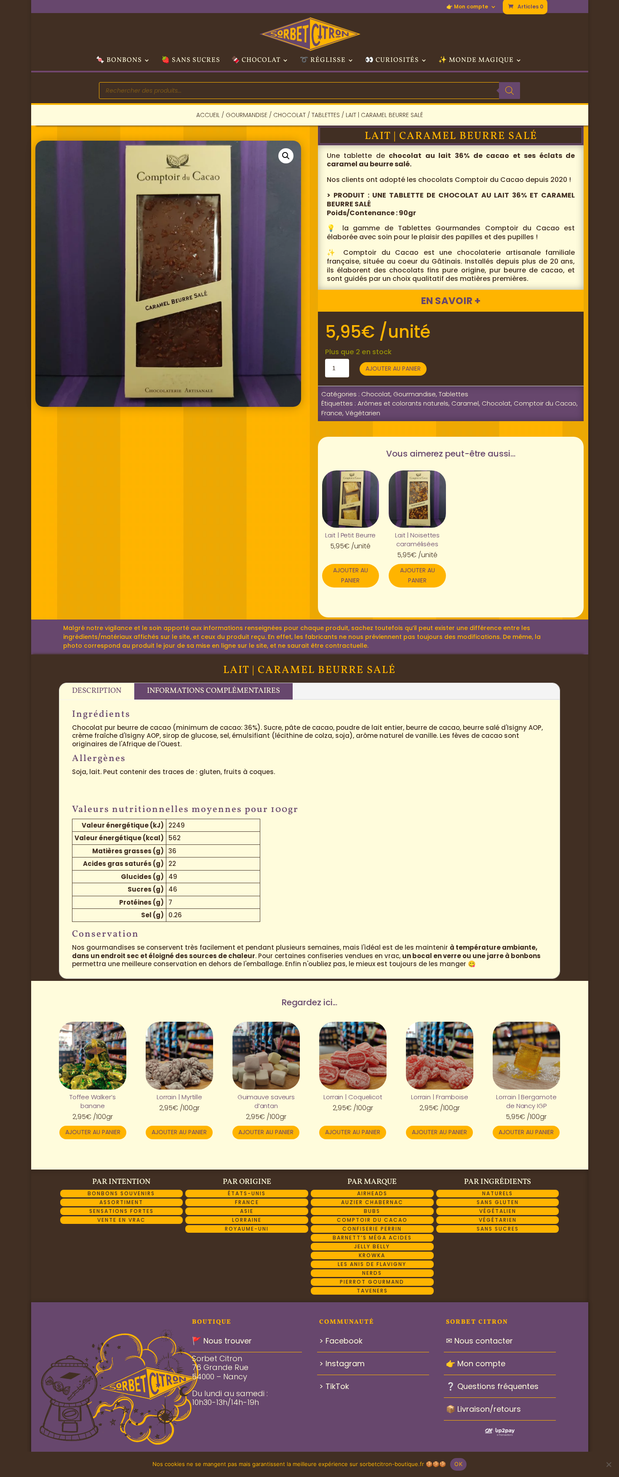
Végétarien (362, 413)
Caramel (465, 403)
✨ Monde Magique (476, 61)
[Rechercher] (509, 90)
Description (96, 691)
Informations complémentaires (213, 691)
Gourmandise (246, 115)
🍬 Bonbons (119, 61)
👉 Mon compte (467, 7)
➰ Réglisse (323, 61)
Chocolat (289, 115)
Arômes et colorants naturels (403, 403)
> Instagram (342, 1363)
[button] (285, 155)
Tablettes (326, 115)
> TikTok (334, 1386)
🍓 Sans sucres (190, 61)
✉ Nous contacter (479, 1340)
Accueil (208, 115)
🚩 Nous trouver (222, 1340)
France (331, 413)
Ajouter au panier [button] (350, 575)
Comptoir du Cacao (545, 403)
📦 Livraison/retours (483, 1409)
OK (458, 1464)
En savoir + (450, 300)
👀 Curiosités (392, 61)
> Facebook (341, 1340)
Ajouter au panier (393, 368)
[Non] (608, 1464)
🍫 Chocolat (255, 61)
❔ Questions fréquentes (492, 1386)
